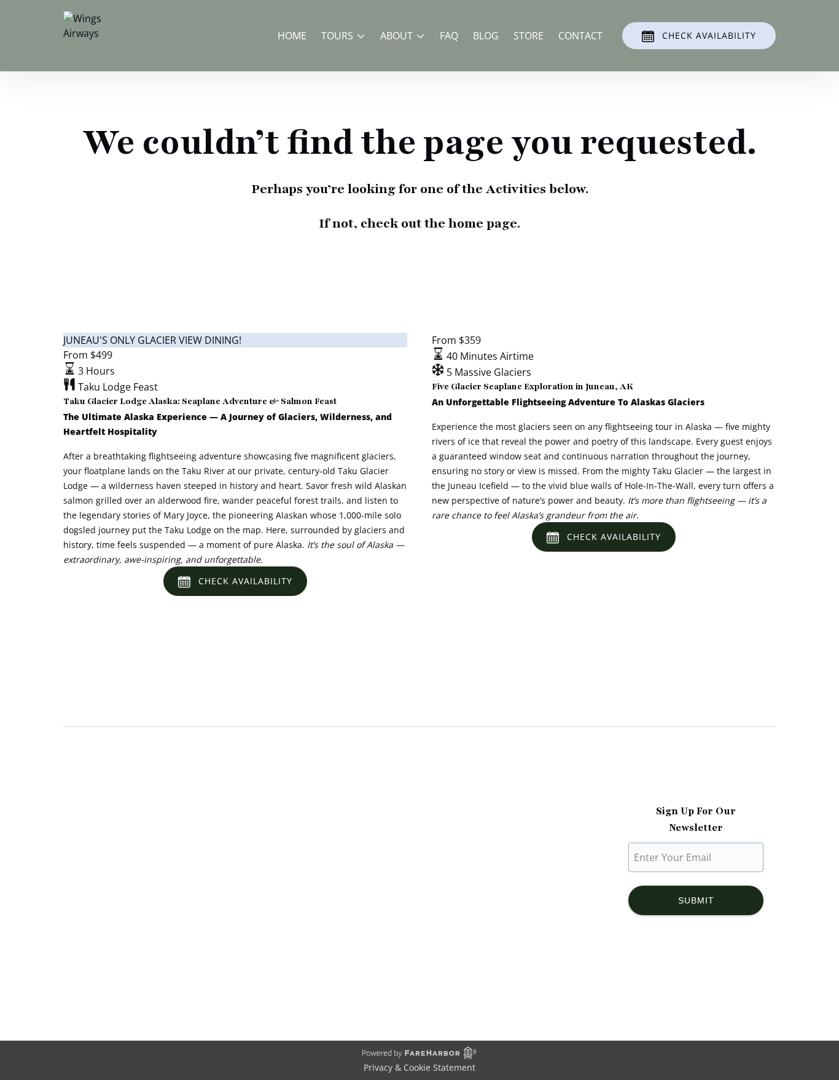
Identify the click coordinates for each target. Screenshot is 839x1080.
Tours (261, 852)
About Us (84, 837)
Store (528, 35)
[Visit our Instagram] (670, 979)
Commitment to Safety (115, 882)
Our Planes (88, 852)
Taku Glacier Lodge (107, 867)
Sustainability (94, 896)
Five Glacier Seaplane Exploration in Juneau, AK (532, 386)
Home (292, 35)
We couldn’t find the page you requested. (192, 703)
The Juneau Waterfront (116, 911)
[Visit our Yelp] (751, 979)
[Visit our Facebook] (646, 979)
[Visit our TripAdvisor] (724, 979)
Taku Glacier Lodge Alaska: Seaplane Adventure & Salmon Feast (200, 401)
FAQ (449, 35)
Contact (580, 35)
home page (482, 223)
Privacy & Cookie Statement (419, 1067)
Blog (486, 35)
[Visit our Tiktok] (695, 979)
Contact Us (273, 911)
